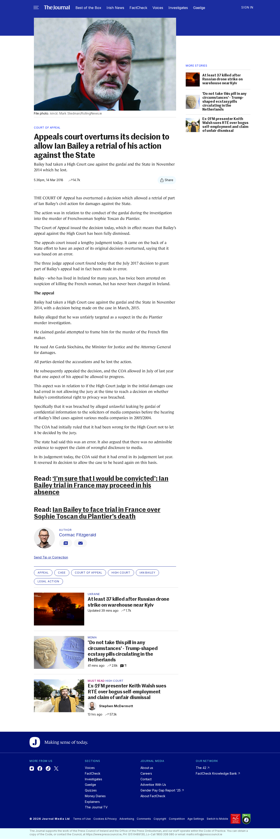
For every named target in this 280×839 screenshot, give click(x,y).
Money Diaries (95, 796)
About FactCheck (152, 796)
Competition (177, 818)
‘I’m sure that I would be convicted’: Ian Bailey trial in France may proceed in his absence (101, 486)
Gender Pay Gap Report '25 (161, 790)
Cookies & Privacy (105, 818)
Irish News (115, 7)
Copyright (160, 818)
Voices (157, 7)
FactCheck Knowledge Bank (217, 773)
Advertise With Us (153, 784)
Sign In (247, 7)
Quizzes (91, 790)
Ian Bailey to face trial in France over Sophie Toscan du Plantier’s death (97, 513)
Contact (146, 779)
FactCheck (138, 7)
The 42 (201, 768)
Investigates (178, 7)
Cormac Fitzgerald (77, 534)
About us (146, 768)
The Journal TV (96, 807)
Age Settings (195, 818)
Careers (146, 773)
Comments (144, 818)
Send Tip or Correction (51, 557)
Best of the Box (88, 7)
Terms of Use (82, 818)
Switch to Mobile (217, 819)
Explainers (92, 802)
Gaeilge (199, 7)
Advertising (126, 818)
